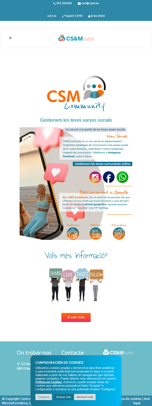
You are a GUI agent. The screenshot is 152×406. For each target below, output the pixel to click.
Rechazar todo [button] (85, 397)
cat (49, 15)
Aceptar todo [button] (63, 397)
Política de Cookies (48, 382)
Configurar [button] (43, 397)
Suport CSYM (73, 15)
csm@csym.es (90, 3)
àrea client (98, 15)
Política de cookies (127, 398)
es (54, 15)
